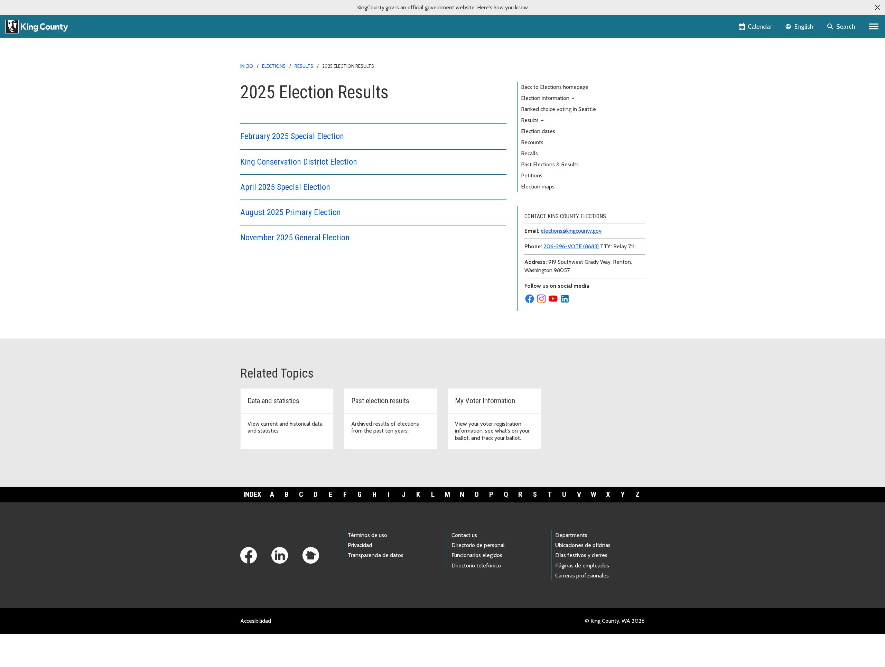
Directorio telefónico (476, 565)
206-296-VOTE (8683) (571, 246)
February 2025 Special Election (292, 136)
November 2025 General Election (295, 237)
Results (304, 66)
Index (252, 494)
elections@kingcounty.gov (571, 231)
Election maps (538, 186)
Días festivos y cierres (581, 555)
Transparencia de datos (375, 555)
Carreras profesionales (582, 575)
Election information (548, 98)
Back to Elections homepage (554, 87)
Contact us (464, 535)
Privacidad (360, 545)
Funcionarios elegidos (476, 555)
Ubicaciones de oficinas (583, 545)
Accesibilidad (255, 621)
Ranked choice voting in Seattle (558, 109)
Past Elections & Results (550, 164)
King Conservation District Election (298, 162)
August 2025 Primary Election (290, 212)
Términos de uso (367, 535)
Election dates (538, 131)
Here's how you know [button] (502, 7)
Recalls (529, 153)
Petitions (531, 175)
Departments (571, 535)
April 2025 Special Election (285, 187)
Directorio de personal (478, 545)
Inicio (246, 66)
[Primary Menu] (874, 26)
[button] (877, 7)
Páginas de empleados (582, 565)
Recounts (532, 142)
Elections (274, 66)
